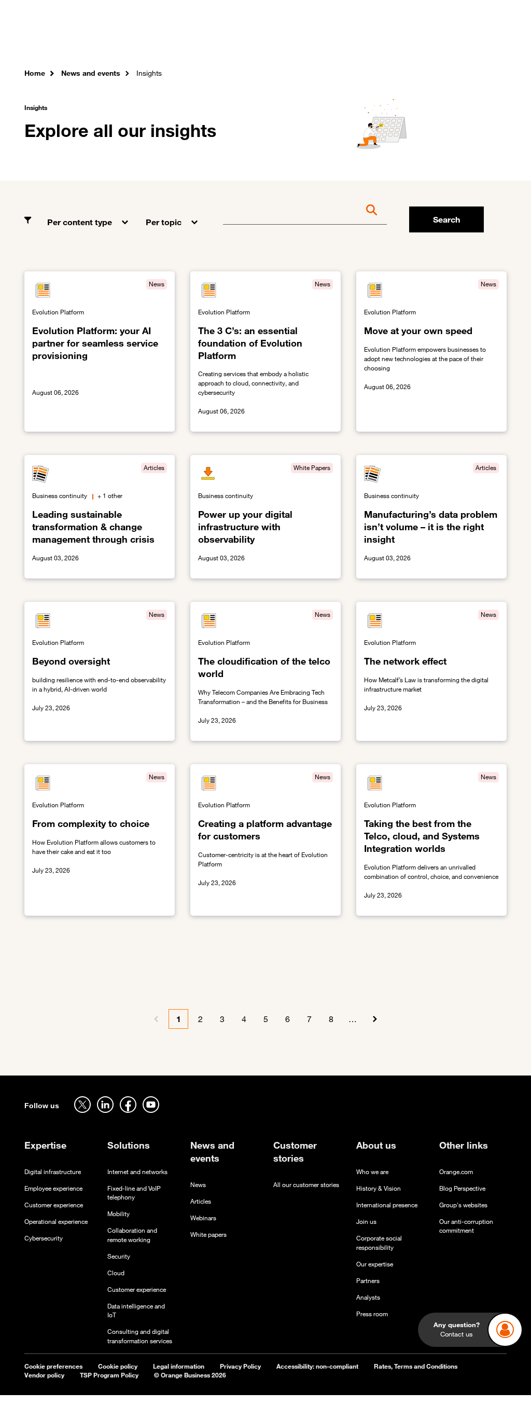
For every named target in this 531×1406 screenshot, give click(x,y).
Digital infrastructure (52, 1172)
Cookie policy (117, 1366)
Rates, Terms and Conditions (415, 1366)
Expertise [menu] (174, 37)
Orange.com (456, 1172)
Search (446, 219)
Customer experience (53, 1205)
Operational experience (56, 1221)
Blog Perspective (462, 1188)
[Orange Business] (61, 39)
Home (34, 72)
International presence (386, 1205)
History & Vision (378, 1188)
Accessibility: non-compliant (317, 1366)
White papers (208, 1234)
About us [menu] (388, 37)
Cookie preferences (53, 1366)
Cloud (115, 1273)
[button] (88, 214)
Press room (372, 1314)
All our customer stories (306, 1185)
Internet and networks (137, 1172)
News (198, 1185)
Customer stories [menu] (269, 37)
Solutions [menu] (214, 37)
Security (118, 1256)
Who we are (372, 1172)
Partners (368, 1281)
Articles (200, 1201)
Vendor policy (44, 1375)
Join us (366, 1221)
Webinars (203, 1218)
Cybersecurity (43, 1238)
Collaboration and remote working (132, 1234)
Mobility (118, 1214)
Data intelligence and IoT (136, 1310)
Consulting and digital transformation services (139, 1336)
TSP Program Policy (109, 1375)
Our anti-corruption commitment (466, 1226)
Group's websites (463, 1205)
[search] (462, 39)
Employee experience (53, 1188)
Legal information (178, 1366)
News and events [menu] (336, 37)
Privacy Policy (240, 1366)
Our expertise (374, 1264)
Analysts (368, 1297)
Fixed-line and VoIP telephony (134, 1192)
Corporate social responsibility (379, 1242)
